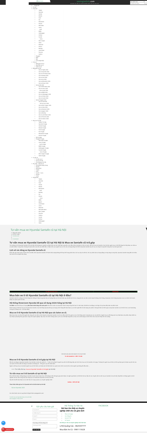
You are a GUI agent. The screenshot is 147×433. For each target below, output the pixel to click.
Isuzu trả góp (43, 152)
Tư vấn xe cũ (39, 159)
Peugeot (38, 56)
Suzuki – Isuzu (39, 173)
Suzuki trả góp (42, 150)
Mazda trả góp (42, 128)
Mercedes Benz (43, 209)
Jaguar (40, 202)
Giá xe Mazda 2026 (43, 75)
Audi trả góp (42, 144)
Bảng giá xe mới (37, 68)
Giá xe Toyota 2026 (43, 69)
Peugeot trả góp (40, 139)
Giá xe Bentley (42, 113)
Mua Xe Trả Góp (37, 120)
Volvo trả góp (42, 155)
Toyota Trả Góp (42, 122)
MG (37, 59)
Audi (40, 29)
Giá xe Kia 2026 (42, 79)
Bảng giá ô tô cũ (40, 63)
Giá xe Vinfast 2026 (43, 96)
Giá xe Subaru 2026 (44, 118)
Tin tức (34, 7)
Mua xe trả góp (69, 414)
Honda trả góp (42, 126)
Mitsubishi (41, 21)
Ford (40, 18)
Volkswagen (42, 33)
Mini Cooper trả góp (44, 153)
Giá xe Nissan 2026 (43, 83)
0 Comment (16, 239)
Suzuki (40, 37)
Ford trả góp (42, 129)
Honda (40, 14)
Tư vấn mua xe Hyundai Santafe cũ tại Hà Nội (38, 230)
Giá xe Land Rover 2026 (45, 115)
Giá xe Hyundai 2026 (44, 71)
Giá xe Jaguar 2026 (43, 111)
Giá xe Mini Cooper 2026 (45, 105)
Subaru (40, 54)
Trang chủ (36, 5)
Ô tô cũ (35, 62)
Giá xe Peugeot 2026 (41, 100)
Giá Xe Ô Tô (68, 418)
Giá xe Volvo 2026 (43, 107)
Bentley (40, 48)
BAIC (37, 57)
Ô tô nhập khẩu (40, 60)
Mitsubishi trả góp (43, 133)
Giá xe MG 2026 (40, 85)
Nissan (40, 23)
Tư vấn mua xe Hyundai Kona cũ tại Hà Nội (20, 397)
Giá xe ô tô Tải (39, 160)
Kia (39, 19)
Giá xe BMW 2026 (43, 92)
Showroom (35, 177)
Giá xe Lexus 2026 (43, 88)
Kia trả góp (41, 131)
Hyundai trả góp (43, 124)
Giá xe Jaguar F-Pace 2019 (16, 398)
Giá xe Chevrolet (43, 101)
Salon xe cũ (39, 66)
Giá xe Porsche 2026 (44, 116)
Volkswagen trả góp (44, 148)
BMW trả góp (42, 146)
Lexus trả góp (42, 142)
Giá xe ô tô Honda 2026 (44, 73)
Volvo (40, 42)
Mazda (40, 16)
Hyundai (41, 12)
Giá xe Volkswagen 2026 (45, 94)
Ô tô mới (35, 8)
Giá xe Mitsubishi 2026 (44, 81)
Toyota (40, 10)
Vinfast (40, 35)
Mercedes (41, 25)
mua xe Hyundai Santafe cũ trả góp (37, 369)
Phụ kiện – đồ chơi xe (38, 163)
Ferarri (40, 46)
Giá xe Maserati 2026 (44, 109)
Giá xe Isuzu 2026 (44, 103)
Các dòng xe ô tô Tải (41, 162)
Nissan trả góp (42, 135)
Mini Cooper (42, 40)
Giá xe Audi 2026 (43, 90)
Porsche (41, 52)
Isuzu (41, 39)
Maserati (41, 44)
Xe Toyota (67, 420)
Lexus (40, 27)
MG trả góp (39, 137)
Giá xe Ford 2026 (43, 77)
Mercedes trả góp (43, 140)
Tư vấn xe (35, 157)
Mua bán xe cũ (40, 65)
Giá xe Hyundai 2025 (18, 387)
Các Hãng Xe (68, 416)
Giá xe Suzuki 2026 (43, 98)
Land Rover (41, 50)
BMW (40, 31)
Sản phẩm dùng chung (42, 165)
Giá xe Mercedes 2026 (44, 86)
